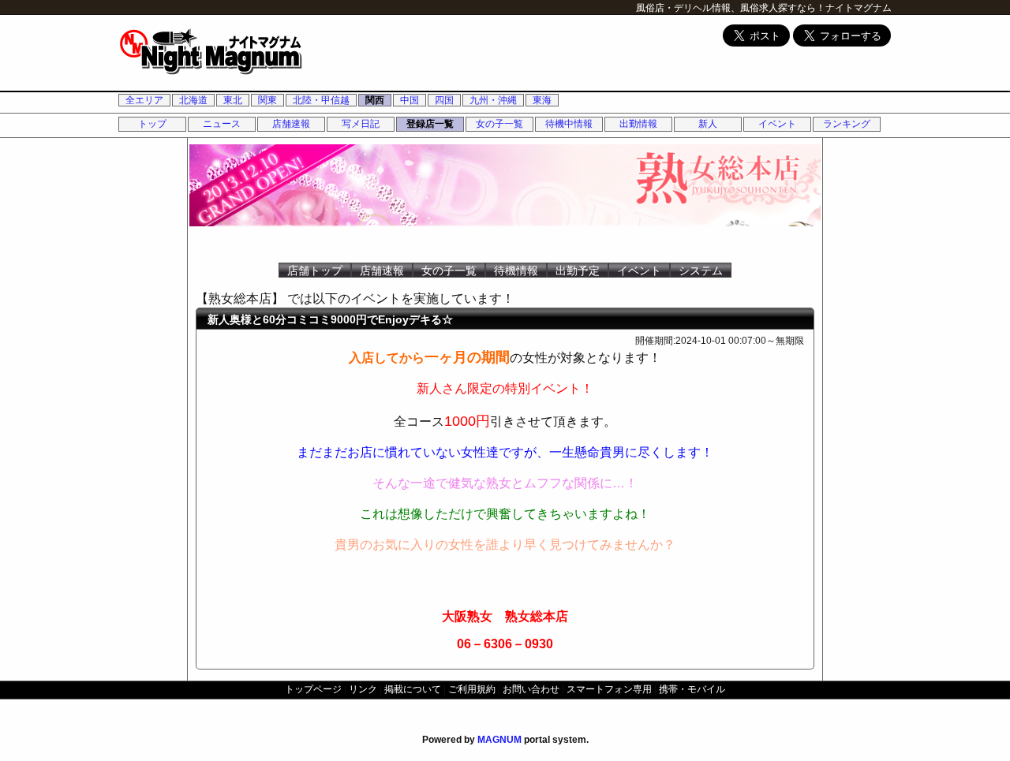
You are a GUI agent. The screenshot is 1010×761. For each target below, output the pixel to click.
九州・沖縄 (493, 100)
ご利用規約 (472, 689)
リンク (363, 689)
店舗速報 (291, 123)
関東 (267, 100)
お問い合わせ (531, 689)
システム (701, 270)
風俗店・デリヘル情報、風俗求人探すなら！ (730, 7)
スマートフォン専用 (609, 689)
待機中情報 (569, 123)
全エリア (144, 100)
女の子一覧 (499, 123)
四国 (444, 100)
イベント (777, 123)
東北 (232, 100)
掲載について (412, 689)
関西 (374, 100)
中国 (409, 100)
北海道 (193, 100)
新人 (707, 123)
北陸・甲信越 (321, 100)
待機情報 (516, 270)
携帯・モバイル (692, 689)
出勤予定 (578, 270)
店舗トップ (314, 270)
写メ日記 (361, 123)
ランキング (846, 123)
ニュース (222, 123)
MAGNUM (499, 739)
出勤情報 (638, 123)
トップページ (313, 689)
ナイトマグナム (858, 7)
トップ (152, 123)
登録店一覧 (430, 123)
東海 (542, 100)
